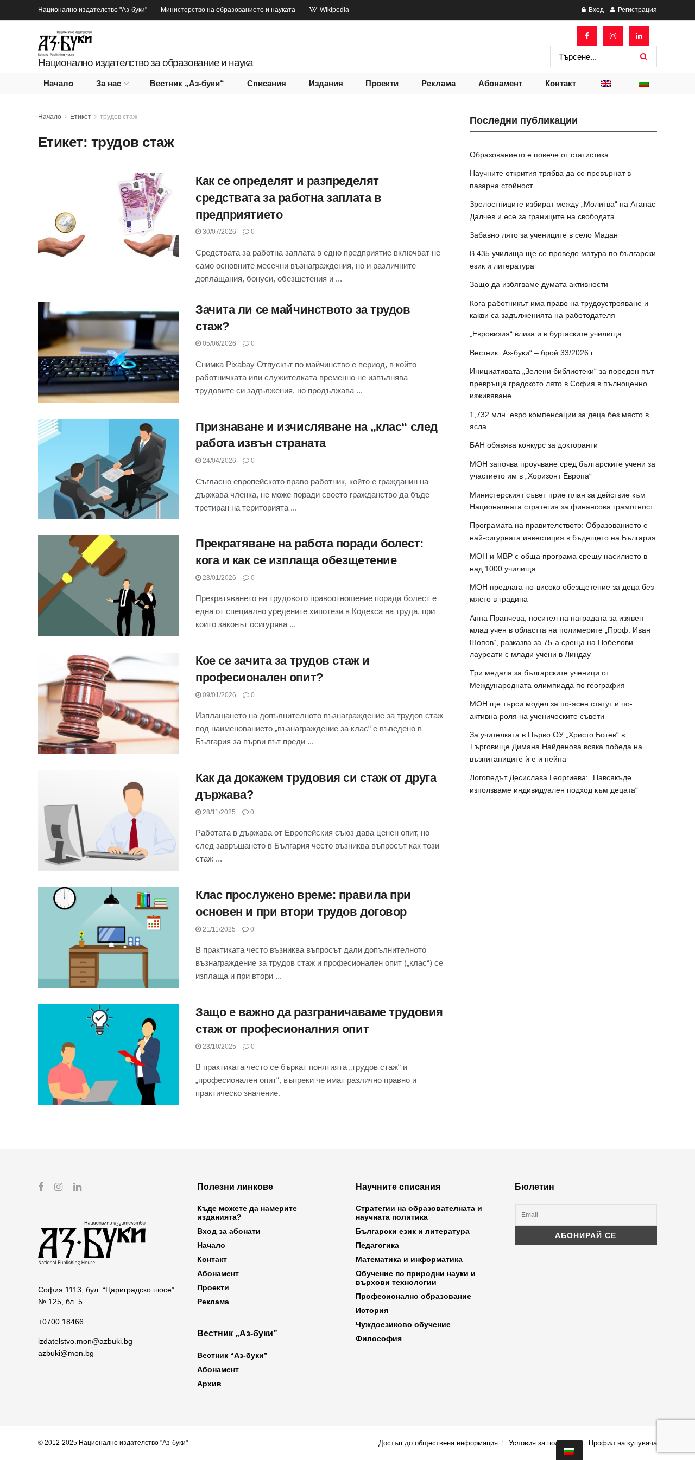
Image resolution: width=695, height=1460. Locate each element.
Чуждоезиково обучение (403, 1324)
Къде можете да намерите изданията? (247, 1212)
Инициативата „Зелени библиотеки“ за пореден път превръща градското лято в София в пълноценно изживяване (562, 383)
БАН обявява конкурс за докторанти (534, 445)
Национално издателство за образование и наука (145, 63)
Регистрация (636, 10)
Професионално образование (413, 1296)
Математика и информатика (409, 1259)
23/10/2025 (218, 1046)
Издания (326, 83)
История (372, 1310)
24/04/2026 (218, 460)
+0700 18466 (61, 1321)
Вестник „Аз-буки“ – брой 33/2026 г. (532, 352)
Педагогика (377, 1245)
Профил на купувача (623, 1443)
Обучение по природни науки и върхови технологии (416, 1277)
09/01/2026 (218, 695)
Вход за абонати (229, 1231)
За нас (108, 83)
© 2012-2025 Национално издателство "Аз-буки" (113, 1442)
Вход (595, 10)
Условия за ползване (543, 1443)
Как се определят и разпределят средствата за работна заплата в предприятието (288, 197)
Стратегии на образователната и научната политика (419, 1212)
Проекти (382, 83)
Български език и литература (413, 1231)
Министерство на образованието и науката (228, 10)
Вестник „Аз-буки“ (187, 83)
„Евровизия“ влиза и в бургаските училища (546, 333)
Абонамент (500, 83)
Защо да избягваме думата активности (539, 284)
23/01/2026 (218, 578)
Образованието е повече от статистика (539, 154)
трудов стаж (118, 116)
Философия (379, 1338)
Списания (266, 83)
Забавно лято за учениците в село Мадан (544, 235)
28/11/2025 (218, 812)
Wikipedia (333, 10)
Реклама (438, 83)
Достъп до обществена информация (438, 1443)
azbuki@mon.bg (66, 1353)
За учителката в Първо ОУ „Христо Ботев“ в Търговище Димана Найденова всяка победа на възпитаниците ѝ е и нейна (556, 746)
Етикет (80, 116)
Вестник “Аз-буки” (232, 1355)
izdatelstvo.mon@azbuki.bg (85, 1341)
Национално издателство (92, 10)
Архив (209, 1383)
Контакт (560, 83)
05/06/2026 (218, 343)
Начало (58, 83)
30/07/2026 (218, 231)
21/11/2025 (218, 929)
